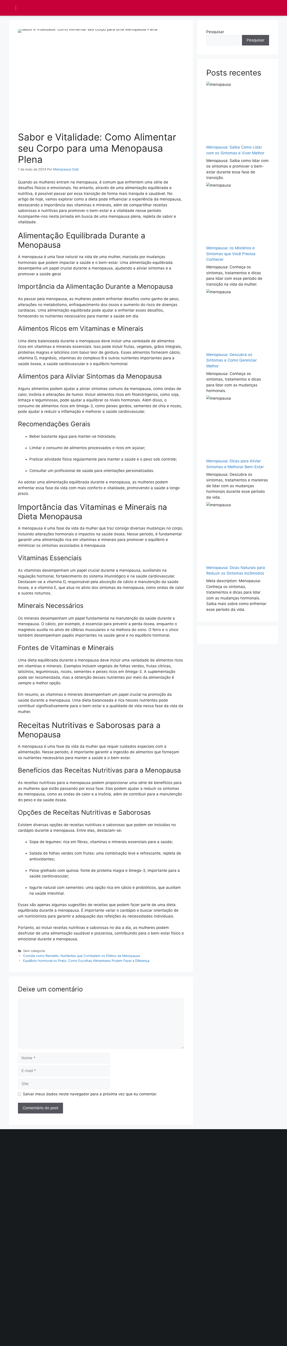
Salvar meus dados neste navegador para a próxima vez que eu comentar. (90, 1094)
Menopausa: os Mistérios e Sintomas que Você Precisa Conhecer (230, 254)
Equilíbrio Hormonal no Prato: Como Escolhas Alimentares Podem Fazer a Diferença (86, 961)
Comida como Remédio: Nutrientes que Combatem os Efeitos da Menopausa (81, 956)
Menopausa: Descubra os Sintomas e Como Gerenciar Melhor (231, 360)
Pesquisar (215, 32)
